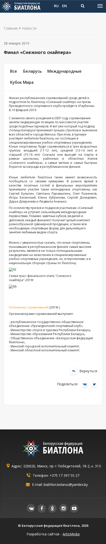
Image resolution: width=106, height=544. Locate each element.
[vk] (31, 508)
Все (13, 71)
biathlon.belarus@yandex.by (66, 484)
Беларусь (32, 71)
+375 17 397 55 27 (64, 475)
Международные (64, 71)
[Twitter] (95, 384)
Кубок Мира (22, 82)
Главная (11, 28)
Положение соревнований (29, 307)
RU (56, 5)
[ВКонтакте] (86, 384)
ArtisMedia (71, 534)
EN (64, 5)
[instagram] (63, 508)
